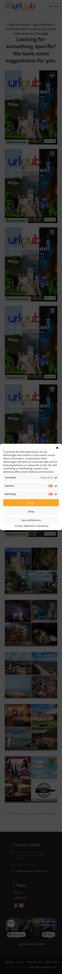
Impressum (42, 525)
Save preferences (31, 520)
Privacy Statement (25, 525)
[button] (57, 447)
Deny (31, 511)
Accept (31, 502)
